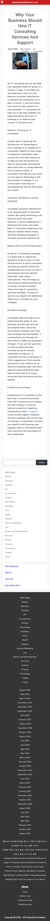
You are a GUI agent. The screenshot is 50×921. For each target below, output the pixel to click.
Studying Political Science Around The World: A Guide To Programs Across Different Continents (25, 860)
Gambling (9, 506)
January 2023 (25, 791)
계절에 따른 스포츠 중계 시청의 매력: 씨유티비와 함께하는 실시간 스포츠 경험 (25, 852)
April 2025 (25, 715)
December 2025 (25, 703)
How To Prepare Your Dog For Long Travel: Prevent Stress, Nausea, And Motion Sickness (25, 869)
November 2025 (25, 707)
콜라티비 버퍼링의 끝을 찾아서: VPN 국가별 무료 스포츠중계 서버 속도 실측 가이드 (25, 843)
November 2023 (25, 770)
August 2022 (25, 808)
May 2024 (25, 749)
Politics (8, 540)
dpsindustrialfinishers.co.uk (25, 2)
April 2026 (25, 694)
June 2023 (24, 779)
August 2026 (25, 690)
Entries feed (25, 896)
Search (42, 462)
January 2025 (25, 724)
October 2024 (25, 732)
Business (9, 481)
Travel (7, 557)
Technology (10, 548)
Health (8, 514)
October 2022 (25, 800)
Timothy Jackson (26, 50)
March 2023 (25, 783)
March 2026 (25, 698)
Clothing (8, 485)
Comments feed (25, 900)
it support (33, 411)
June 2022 (24, 817)
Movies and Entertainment (16, 531)
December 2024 (25, 728)
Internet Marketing (13, 523)
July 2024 (25, 741)
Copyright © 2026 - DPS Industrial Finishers (25, 917)
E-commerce (11, 493)
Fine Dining (10, 502)
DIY (6, 489)
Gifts (7, 510)
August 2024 (25, 736)
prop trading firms (12, 585)
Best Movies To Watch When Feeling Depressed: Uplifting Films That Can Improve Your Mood (25, 877)
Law (7, 527)
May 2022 (25, 821)
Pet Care (9, 536)
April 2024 (25, 753)
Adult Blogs (10, 472)
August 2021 (25, 833)
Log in (25, 892)
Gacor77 (8, 572)
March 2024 (25, 757)
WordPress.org (25, 904)
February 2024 (25, 762)
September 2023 (25, 774)
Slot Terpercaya (11, 566)
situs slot (9, 579)
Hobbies (8, 519)
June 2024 (24, 745)
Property (9, 544)
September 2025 (25, 711)
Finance (8, 498)
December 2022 (25, 795)
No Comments (37, 50)
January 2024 (25, 766)
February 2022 (25, 825)
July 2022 (25, 812)
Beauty (8, 476)
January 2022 (25, 829)
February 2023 (25, 787)
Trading (8, 552)
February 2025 (25, 719)
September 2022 (25, 804)
